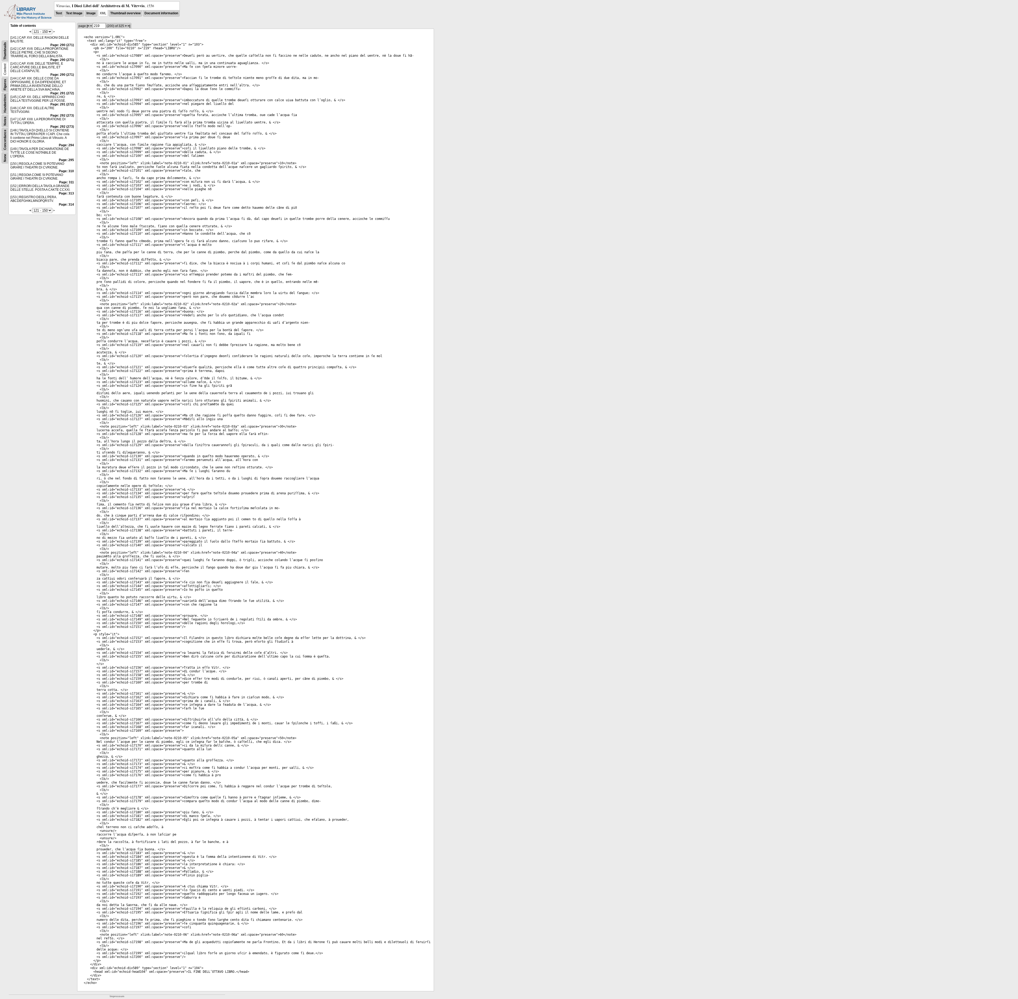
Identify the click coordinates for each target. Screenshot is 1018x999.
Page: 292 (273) (62, 115)
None (5, 158)
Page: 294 (66, 145)
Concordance (5, 140)
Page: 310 (66, 171)
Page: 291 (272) (62, 93)
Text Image (74, 13)
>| (129, 26)
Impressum (117, 996)
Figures (5, 84)
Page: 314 (66, 204)
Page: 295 (66, 160)
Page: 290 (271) (62, 45)
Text (59, 13)
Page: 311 (66, 182)
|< (88, 26)
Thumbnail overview (125, 13)
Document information (161, 13)
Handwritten (5, 103)
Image (91, 13)
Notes (5, 121)
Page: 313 (66, 193)
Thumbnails (5, 51)
